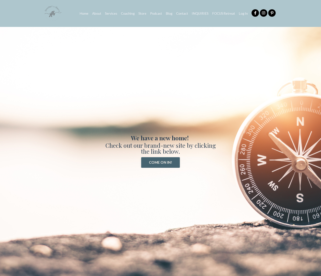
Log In (243, 13)
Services (111, 13)
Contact (182, 13)
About (96, 13)
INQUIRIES (200, 13)
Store (142, 13)
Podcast (156, 13)
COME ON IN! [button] (160, 162)
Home (84, 13)
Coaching (128, 13)
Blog (169, 13)
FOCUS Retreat (223, 13)
